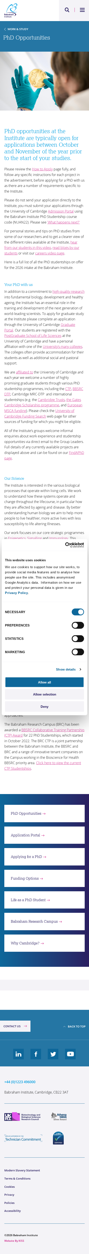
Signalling (34, 538)
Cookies (9, 1187)
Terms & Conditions (17, 1178)
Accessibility (12, 1211)
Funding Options (25, 878)
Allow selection (44, 694)
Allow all (44, 682)
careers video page (49, 253)
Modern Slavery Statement (22, 1170)
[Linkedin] (18, 1057)
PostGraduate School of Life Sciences (32, 335)
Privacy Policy (16, 592)
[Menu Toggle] (82, 10)
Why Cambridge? (25, 943)
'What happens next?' (63, 222)
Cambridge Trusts (51, 399)
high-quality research (68, 291)
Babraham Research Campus (34, 921)
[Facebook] (35, 1057)
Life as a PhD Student (28, 900)
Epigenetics (17, 538)
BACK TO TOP (77, 1026)
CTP (68, 388)
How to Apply (42, 169)
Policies (9, 1203)
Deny (44, 706)
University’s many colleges (62, 346)
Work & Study (18, 29)
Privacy (9, 1195)
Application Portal (25, 835)
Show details (66, 669)
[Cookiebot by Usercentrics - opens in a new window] (65, 545)
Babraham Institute (24, 10)
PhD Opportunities (26, 813)
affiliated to (24, 372)
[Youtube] (70, 1057)
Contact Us (12, 1026)
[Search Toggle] (67, 10)
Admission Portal (61, 211)
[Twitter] (53, 1057)
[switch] (78, 625)
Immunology (58, 538)
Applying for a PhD (26, 857)
